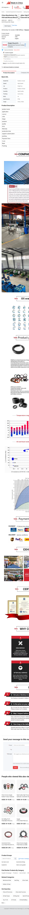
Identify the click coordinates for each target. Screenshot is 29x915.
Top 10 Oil (5, 900)
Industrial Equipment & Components (14, 11)
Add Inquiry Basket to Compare (11, 67)
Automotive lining (20, 862)
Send (15, 767)
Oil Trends (13, 900)
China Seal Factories (21, 892)
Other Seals (25, 880)
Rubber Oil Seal (6, 884)
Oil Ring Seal (16, 896)
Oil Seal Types (6, 896)
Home (3, 11)
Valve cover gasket (21, 865)
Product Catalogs (24, 858)
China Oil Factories (7, 892)
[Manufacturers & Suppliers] (14, 2)
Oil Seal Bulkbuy (23, 900)
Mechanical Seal (7, 880)
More (3, 903)
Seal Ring (16, 880)
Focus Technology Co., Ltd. (20, 908)
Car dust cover (5, 862)
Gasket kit (4, 865)
